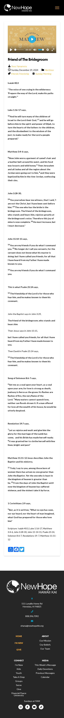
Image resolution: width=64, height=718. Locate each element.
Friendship (24, 73)
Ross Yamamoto (19, 66)
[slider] (19, 49)
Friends (14, 73)
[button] (57, 7)
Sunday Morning (43, 73)
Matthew (49, 70)
